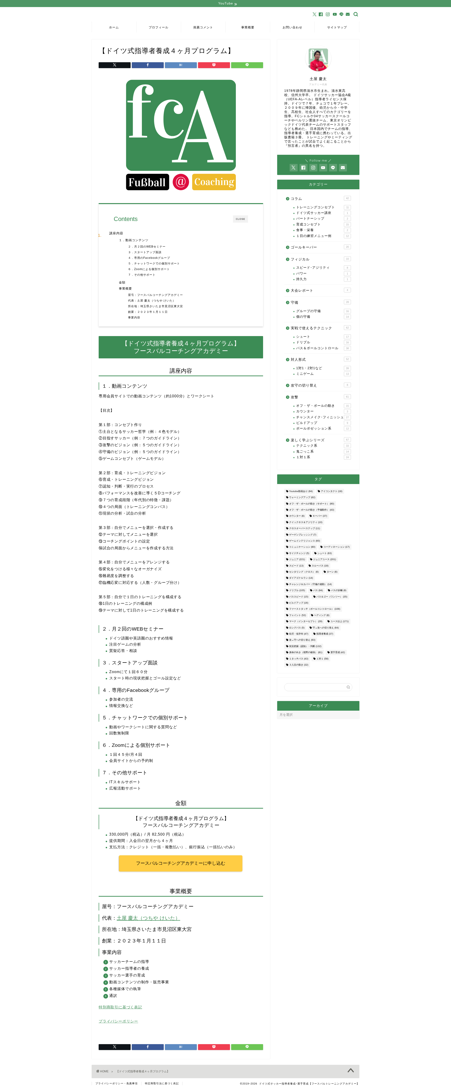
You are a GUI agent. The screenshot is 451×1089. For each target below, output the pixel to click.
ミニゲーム (322, 374)
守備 (320, 302)
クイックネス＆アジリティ (305, 522)
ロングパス (296, 627)
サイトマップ (337, 27)
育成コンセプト (322, 224)
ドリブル (322, 342)
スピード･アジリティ (322, 267)
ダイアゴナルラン (301, 578)
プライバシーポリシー (118, 1021)
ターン (332, 571)
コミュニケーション (302, 547)
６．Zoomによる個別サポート (149, 269)
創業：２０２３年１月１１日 (148, 311)
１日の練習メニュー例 (322, 236)
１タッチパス (298, 658)
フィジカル (320, 259)
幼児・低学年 (298, 633)
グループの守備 (322, 311)
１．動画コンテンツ (133, 240)
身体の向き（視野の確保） (305, 652)
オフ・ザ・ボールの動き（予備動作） (311, 509)
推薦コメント (203, 27)
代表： (132, 300)
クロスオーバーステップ (304, 528)
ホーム (114, 27)
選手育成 (337, 652)
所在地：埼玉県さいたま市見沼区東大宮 (155, 306)
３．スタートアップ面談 (145, 252)
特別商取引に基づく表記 (120, 1007)
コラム (320, 199)
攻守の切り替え (319, 385)
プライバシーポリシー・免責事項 (116, 1083)
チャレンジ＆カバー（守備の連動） (310, 584)
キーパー (320, 516)
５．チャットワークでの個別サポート (154, 263)
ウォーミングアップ (302, 497)
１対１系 (322, 457)
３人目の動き (298, 664)
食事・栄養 (322, 230)
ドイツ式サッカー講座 (322, 213)
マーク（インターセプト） (305, 621)
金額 (122, 282)
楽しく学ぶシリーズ (320, 440)
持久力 (322, 279)
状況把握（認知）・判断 (305, 646)
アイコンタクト (331, 491)
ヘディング (321, 615)
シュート (322, 336)
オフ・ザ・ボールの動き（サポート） (311, 503)
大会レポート (319, 290)
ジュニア (297, 559)
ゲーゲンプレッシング (302, 534)
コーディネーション (336, 547)
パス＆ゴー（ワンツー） (331, 596)
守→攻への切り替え (326, 627)
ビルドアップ (322, 423)
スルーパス (320, 565)
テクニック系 (322, 445)
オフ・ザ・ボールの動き (322, 405)
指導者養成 (324, 633)
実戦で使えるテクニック (320, 328)
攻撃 (320, 397)
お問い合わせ (292, 27)
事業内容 (134, 317)
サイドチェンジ (299, 553)
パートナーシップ (322, 218)
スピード (296, 565)
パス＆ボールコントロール (322, 348)
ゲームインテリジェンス (304, 540)
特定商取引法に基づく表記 (162, 1083)
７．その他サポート (142, 274)
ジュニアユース (324, 559)
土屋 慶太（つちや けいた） (156, 300)
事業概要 (247, 27)
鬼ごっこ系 (322, 451)
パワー (322, 273)
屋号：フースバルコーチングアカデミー (155, 294)
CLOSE (240, 219)
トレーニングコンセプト (322, 207)
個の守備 (322, 316)
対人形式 (320, 359)
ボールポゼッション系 (322, 428)
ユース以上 (339, 621)
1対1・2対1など (322, 368)
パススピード (298, 596)
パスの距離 (338, 590)
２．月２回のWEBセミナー (147, 246)
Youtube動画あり (301, 491)
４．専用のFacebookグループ (149, 257)
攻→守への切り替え (302, 640)
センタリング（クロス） (304, 571)
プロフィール (158, 27)
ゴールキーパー (320, 247)
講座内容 (116, 233)
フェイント (297, 615)
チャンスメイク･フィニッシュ (322, 417)
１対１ (322, 658)
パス (318, 590)
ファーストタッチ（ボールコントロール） (314, 609)
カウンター (322, 411)
